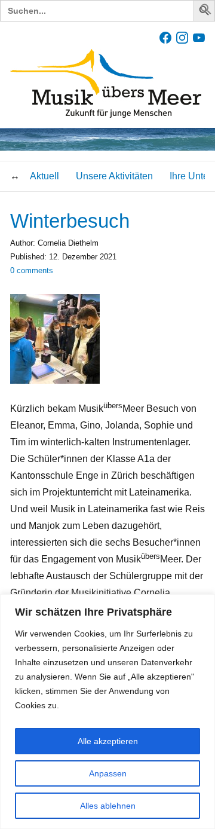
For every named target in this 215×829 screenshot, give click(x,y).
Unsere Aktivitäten (114, 176)
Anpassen (108, 773)
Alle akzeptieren (108, 741)
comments (31, 270)
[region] (107, 711)
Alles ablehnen (108, 805)
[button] (206, 12)
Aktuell (44, 176)
